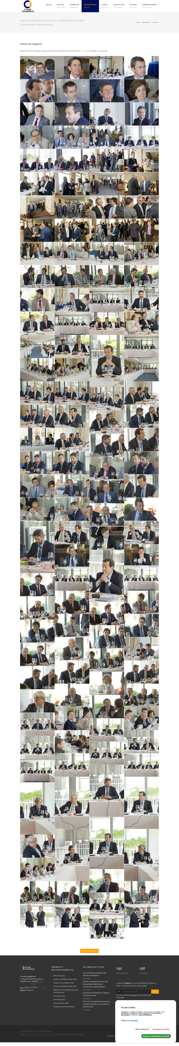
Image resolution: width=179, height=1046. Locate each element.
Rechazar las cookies (161, 1029)
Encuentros (146, 22)
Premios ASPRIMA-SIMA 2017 (65, 986)
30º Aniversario (59, 976)
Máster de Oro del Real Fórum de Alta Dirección (65, 991)
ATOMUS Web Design (76, 1034)
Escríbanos (29, 990)
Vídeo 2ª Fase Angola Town (63, 983)
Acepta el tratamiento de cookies (156, 1036)
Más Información (142, 1029)
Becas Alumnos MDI (61, 1003)
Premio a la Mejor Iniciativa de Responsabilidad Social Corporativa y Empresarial (95, 984)
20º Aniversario (59, 999)
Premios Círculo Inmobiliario (64, 1007)
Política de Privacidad (28, 1034)
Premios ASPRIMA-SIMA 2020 (65, 979)
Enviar (155, 991)
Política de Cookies (45, 1034)
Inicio (138, 22)
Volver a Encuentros (89, 951)
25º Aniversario (59, 996)
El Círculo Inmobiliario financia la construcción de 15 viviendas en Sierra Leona (96, 1004)
